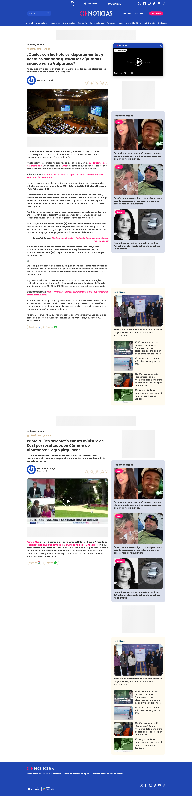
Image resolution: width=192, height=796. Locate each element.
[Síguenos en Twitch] (164, 3)
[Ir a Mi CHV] (72, 3)
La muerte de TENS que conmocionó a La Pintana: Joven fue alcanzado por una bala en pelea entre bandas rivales (148, 348)
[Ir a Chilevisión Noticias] (96, 13)
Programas (126, 13)
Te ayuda (111, 23)
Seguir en (33, 327)
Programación (141, 13)
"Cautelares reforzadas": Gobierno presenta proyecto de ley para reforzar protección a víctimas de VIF (138, 332)
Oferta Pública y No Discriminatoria (108, 774)
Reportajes (55, 23)
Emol (64, 165)
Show (121, 23)
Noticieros (162, 23)
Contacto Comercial (52, 774)
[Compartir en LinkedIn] (102, 83)
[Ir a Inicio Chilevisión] (114, 3)
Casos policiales (97, 23)
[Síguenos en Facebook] (144, 3)
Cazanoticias (69, 23)
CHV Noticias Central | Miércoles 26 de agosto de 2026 (148, 361)
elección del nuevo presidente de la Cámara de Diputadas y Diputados (63, 545)
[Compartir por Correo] (106, 83)
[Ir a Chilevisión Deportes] (91, 3)
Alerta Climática (133, 23)
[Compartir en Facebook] (87, 83)
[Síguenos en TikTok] (154, 3)
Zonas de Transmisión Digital (76, 774)
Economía (82, 23)
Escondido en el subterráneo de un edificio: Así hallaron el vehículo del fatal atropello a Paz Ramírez (137, 246)
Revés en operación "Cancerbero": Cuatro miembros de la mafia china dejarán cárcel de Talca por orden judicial (148, 380)
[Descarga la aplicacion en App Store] (48, 789)
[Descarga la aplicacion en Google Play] (33, 789)
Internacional (42, 23)
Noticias (31, 44)
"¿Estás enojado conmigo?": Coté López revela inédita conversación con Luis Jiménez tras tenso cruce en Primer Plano (138, 201)
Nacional (29, 23)
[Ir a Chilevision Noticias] (96, 768)
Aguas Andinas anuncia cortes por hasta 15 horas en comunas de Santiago (148, 394)
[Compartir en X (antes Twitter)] (97, 83)
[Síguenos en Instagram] (149, 3)
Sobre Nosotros (34, 774)
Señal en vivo (156, 13)
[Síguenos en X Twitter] (139, 3)
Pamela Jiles (33, 542)
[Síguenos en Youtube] (159, 3)
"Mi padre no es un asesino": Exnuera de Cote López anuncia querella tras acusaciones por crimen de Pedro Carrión (137, 156)
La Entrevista (149, 23)
